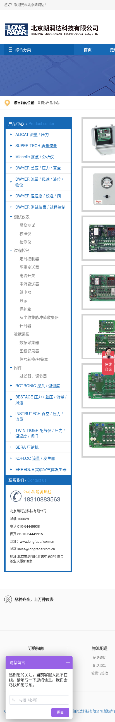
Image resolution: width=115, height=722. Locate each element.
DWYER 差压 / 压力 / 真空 (38, 168)
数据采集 (22, 334)
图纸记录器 (29, 350)
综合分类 (23, 49)
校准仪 (25, 233)
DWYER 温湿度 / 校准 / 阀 (38, 196)
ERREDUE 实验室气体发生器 (40, 469)
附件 (18, 367)
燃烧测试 (27, 225)
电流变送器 (29, 283)
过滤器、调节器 (33, 376)
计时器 (25, 325)
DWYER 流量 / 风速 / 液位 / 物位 (39, 181)
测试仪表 (22, 216)
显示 (23, 300)
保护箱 (25, 309)
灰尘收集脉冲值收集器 (39, 317)
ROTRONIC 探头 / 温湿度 (37, 385)
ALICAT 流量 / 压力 (32, 134)
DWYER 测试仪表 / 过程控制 (40, 207)
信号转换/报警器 (34, 359)
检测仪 (25, 242)
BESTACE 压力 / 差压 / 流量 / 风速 (40, 399)
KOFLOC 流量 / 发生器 (35, 458)
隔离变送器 (29, 267)
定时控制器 (29, 258)
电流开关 (27, 275)
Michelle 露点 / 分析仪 (34, 156)
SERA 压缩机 (27, 447)
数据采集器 (29, 342)
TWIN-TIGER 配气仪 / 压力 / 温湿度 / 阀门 (40, 433)
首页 (88, 49)
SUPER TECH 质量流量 (36, 145)
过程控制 (22, 250)
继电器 (25, 292)
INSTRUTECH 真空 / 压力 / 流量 (39, 416)
